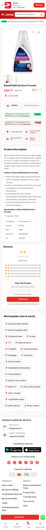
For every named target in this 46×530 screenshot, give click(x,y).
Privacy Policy (29, 492)
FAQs (25, 505)
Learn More (25, 116)
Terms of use (28, 501)
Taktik (4, 503)
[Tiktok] (26, 462)
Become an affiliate (10, 489)
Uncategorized (24, 221)
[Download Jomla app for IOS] (32, 449)
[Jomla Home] (7, 14)
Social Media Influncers (12, 494)
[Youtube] (31, 462)
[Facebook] (9, 462)
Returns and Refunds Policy (32, 487)
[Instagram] (14, 462)
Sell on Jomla (7, 485)
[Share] (39, 32)
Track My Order (30, 497)
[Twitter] (20, 462)
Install (39, 5)
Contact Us (6, 481)
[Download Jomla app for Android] (14, 449)
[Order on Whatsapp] (42, 517)
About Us (27, 481)
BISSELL (22, 225)
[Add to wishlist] (33, 32)
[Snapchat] (37, 462)
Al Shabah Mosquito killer (10, 509)
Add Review (23, 299)
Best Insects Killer (9, 498)
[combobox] (28, 14)
